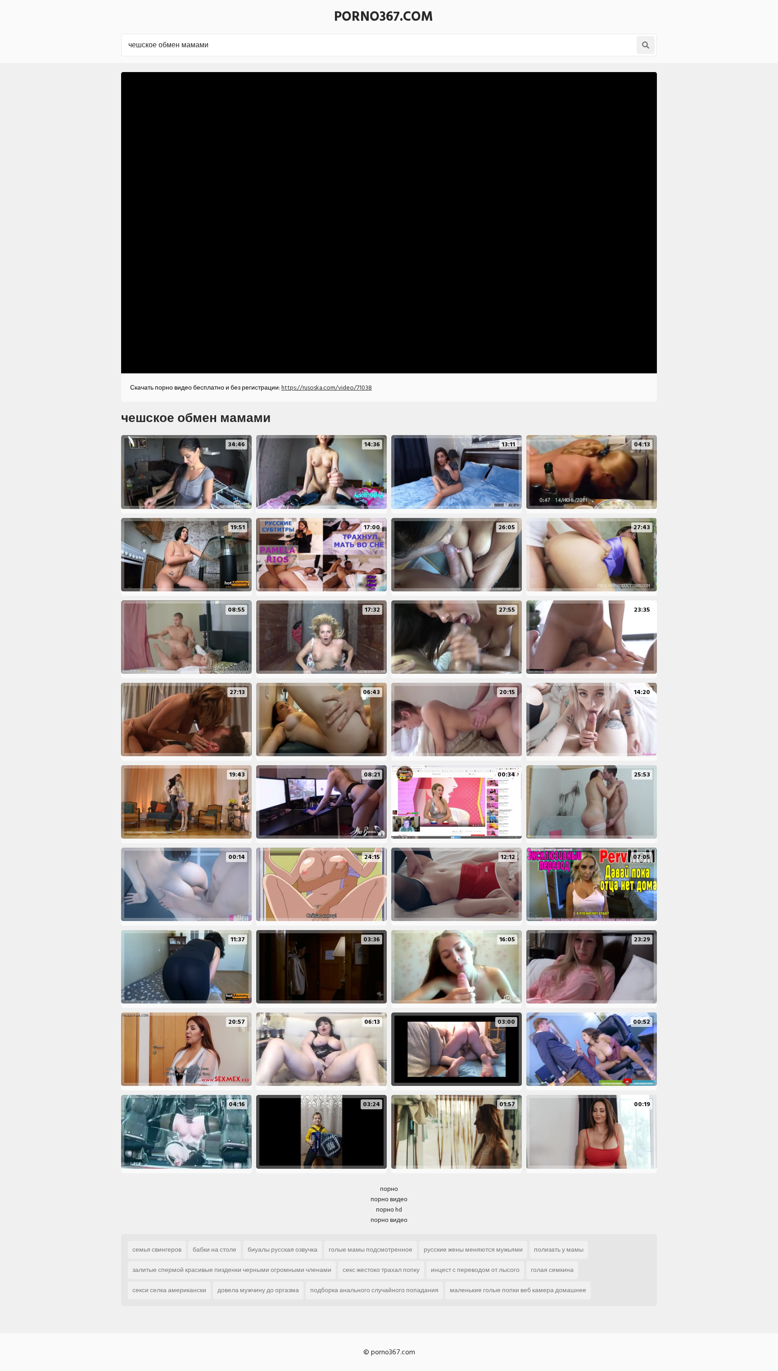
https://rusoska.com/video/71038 (326, 387)
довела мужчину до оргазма (258, 1290)
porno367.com (383, 16)
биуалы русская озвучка (282, 1249)
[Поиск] (646, 45)
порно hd (389, 1209)
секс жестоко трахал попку (381, 1270)
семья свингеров (156, 1249)
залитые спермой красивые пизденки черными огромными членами (231, 1270)
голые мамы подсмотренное (370, 1249)
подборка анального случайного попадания (374, 1290)
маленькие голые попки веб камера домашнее (518, 1290)
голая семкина (552, 1270)
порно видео (389, 1199)
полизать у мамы (559, 1249)
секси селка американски (169, 1290)
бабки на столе (214, 1249)
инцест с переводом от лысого (475, 1270)
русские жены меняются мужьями (473, 1249)
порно (389, 1189)
